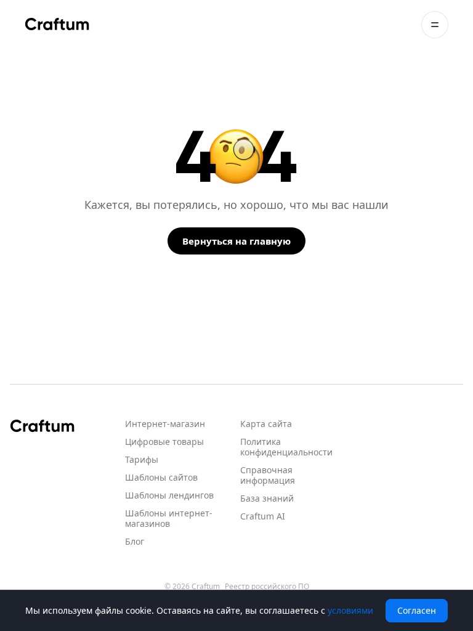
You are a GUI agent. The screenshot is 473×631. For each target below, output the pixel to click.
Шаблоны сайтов (161, 477)
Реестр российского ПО (267, 587)
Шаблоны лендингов (169, 495)
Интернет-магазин (165, 423)
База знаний (267, 498)
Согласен (416, 610)
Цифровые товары (164, 441)
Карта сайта (266, 423)
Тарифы (141, 459)
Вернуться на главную (236, 241)
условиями (350, 610)
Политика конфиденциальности (286, 447)
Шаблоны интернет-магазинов (168, 518)
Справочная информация (267, 475)
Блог (134, 541)
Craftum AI (262, 516)
